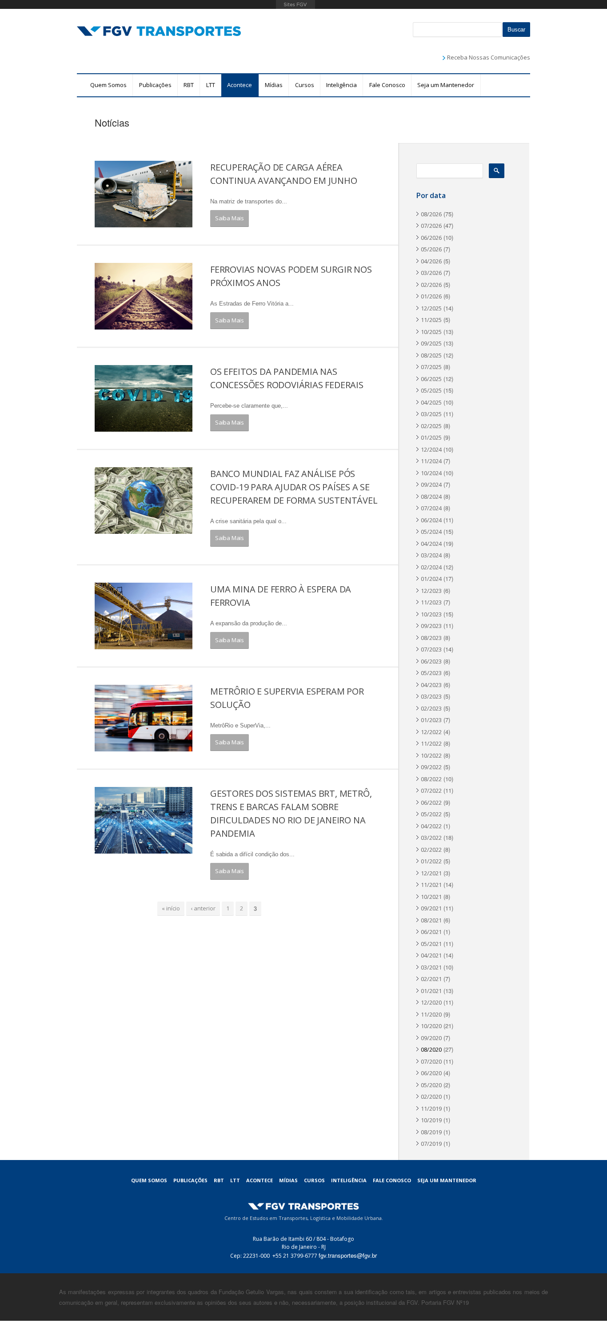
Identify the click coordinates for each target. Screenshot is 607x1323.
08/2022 (431, 779)
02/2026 (431, 285)
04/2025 (431, 402)
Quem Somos (108, 85)
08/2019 (431, 1132)
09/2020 (431, 1038)
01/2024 (431, 579)
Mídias (274, 85)
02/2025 (431, 426)
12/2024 (431, 449)
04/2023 (431, 685)
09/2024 (431, 485)
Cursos (304, 85)
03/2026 (431, 273)
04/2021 (431, 955)
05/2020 (431, 1085)
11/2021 (431, 885)
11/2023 (431, 602)
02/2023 (431, 708)
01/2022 (431, 861)
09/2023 (431, 626)
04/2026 (431, 261)
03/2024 (431, 555)
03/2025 (431, 414)
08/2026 (431, 214)
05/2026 (431, 249)
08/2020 (431, 1049)
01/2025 (431, 437)
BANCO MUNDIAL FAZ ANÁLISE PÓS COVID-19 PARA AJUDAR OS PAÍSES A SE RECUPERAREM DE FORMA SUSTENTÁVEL (294, 487)
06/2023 (431, 661)
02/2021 (431, 979)
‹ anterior (203, 908)
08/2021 (431, 920)
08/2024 (431, 497)
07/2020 (431, 1061)
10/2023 (431, 614)
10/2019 (431, 1120)
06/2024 (431, 520)
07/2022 (431, 791)
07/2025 (431, 367)
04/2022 (431, 826)
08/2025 (431, 355)
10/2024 (431, 473)
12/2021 (431, 873)
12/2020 (431, 1002)
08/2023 (431, 638)
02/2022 (431, 850)
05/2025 (431, 390)
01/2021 (431, 991)
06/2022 (431, 803)
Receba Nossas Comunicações (488, 57)
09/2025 (431, 343)
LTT (210, 85)
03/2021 (431, 967)
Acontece (239, 85)
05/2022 (431, 814)
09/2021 (431, 908)
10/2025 (431, 332)
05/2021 (431, 944)
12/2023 (431, 591)
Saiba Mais (229, 218)
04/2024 (431, 544)
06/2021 (431, 932)
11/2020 (431, 1014)
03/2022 (431, 838)
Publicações (155, 85)
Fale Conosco (387, 85)
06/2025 (431, 379)
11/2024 (431, 461)
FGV (295, 4)
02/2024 (431, 567)
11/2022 (431, 743)
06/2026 (431, 238)
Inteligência (341, 85)
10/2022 (431, 755)
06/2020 (431, 1073)
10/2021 (431, 897)
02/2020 (431, 1097)
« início (171, 908)
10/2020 (431, 1026)
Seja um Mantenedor (445, 85)
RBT (189, 85)
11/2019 (431, 1108)
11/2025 (431, 320)
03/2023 (431, 696)
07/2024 (431, 508)
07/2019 (431, 1144)
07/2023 (431, 649)
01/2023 (431, 720)
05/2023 (431, 673)
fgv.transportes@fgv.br (348, 1255)
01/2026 (431, 296)
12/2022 (431, 732)
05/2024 (431, 532)
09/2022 (431, 767)
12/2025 (431, 308)
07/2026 (431, 226)
